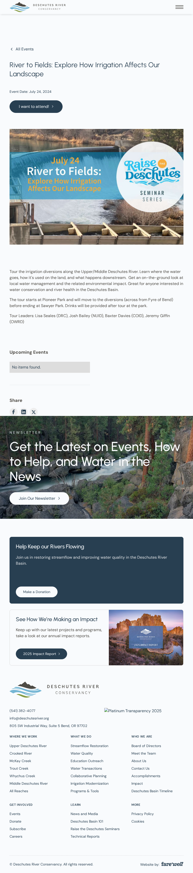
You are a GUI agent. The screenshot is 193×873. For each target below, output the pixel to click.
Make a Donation (36, 592)
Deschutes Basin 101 (87, 821)
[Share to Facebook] (14, 412)
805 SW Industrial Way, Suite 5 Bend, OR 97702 (48, 725)
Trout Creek (19, 768)
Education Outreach (87, 761)
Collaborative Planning (89, 776)
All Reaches (19, 791)
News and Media (84, 814)
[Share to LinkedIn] (24, 412)
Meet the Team (143, 753)
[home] (38, 7)
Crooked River (21, 753)
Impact (137, 783)
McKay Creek (20, 761)
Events (15, 814)
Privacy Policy (142, 814)
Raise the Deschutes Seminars (95, 829)
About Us (138, 761)
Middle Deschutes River (29, 783)
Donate (15, 821)
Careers (16, 836)
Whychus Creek (22, 776)
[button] (179, 7)
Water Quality (82, 753)
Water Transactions (86, 768)
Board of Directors (146, 746)
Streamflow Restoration (89, 746)
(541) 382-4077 (22, 710)
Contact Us (140, 768)
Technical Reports (85, 836)
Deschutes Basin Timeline (152, 791)
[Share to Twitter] (34, 412)
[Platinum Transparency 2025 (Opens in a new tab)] (132, 710)
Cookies (137, 821)
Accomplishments (145, 776)
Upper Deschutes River (28, 746)
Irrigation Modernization (90, 783)
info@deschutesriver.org (29, 718)
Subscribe (18, 829)
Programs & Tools (85, 791)
